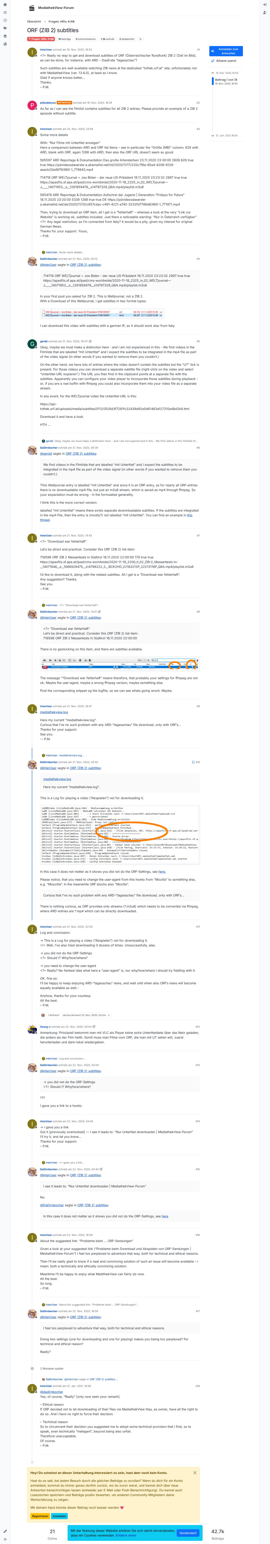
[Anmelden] (264, 5)
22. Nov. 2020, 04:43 (86, 1169)
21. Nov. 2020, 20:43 (85, 762)
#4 (198, 258)
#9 (198, 706)
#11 (198, 926)
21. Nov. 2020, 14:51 (85, 611)
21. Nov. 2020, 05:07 (75, 341)
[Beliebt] (5, 36)
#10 (198, 762)
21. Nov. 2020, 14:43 (79, 535)
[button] (5, 1531)
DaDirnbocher (49, 258)
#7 (198, 535)
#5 (198, 341)
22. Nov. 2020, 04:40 (80, 1121)
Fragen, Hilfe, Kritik (42, 38)
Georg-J (45, 1026)
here (165, 1216)
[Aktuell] (5, 20)
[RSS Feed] (140, 39)
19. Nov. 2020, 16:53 (79, 49)
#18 (198, 1385)
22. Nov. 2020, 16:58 (85, 1311)
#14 (198, 1121)
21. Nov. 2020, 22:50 (80, 926)
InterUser (46, 49)
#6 (198, 447)
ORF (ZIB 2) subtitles (85, 265)
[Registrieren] (264, 12)
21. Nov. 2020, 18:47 (79, 706)
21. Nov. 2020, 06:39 (85, 447)
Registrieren (40, 1516)
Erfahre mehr (126, 1535)
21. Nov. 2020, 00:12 (85, 258)
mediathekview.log (54, 712)
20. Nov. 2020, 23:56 (80, 128)
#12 (198, 1026)
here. (162, 872)
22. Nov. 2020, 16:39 (80, 1235)
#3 (198, 128)
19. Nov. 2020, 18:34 (99, 102)
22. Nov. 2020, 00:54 (78, 1026)
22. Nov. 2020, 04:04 (86, 1065)
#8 (198, 611)
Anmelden (59, 1516)
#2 (198, 102)
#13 (198, 1065)
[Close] (195, 1472)
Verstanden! (188, 1533)
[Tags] (5, 28)
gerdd (43, 341)
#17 (198, 1311)
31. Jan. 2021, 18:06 (79, 1385)
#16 (198, 1235)
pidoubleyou (48, 102)
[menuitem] (264, 5)
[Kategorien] (5, 12)
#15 (198, 1169)
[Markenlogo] (32, 8)
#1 (198, 49)
